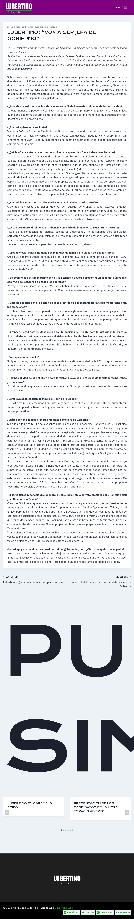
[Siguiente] (127, 812)
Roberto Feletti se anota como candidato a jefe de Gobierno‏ (101, 582)
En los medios (16, 27)
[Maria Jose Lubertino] (18, 7)
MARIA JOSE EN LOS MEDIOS (42, 27)
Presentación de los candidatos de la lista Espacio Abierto (96, 807)
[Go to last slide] (7, 812)
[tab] (61, 830)
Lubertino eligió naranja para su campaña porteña (33, 580)
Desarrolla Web (64, 907)
